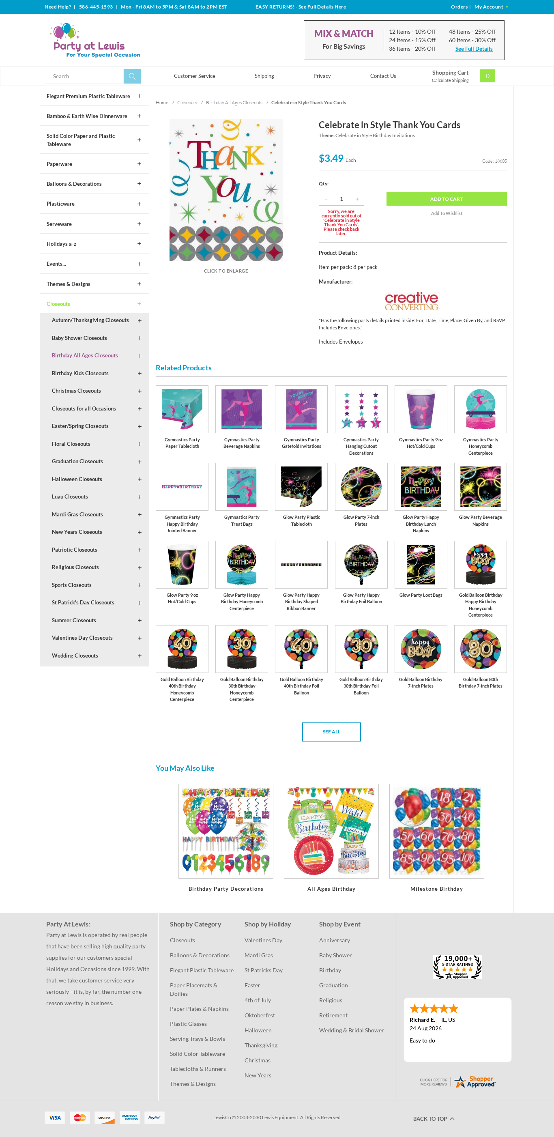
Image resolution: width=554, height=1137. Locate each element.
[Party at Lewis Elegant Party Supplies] (114, 40)
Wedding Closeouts (75, 655)
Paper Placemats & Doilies (194, 989)
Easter (252, 985)
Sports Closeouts (72, 585)
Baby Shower (335, 955)
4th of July (258, 1000)
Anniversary (334, 940)
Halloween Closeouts (77, 479)
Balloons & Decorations (74, 184)
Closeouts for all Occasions (84, 408)
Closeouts (58, 304)
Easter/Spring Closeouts (80, 426)
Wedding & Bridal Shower (351, 1030)
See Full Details (474, 48)
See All (331, 732)
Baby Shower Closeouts (79, 338)
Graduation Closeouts (77, 461)
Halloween (258, 1030)
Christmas (258, 1060)
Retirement (333, 1015)
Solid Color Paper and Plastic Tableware (81, 140)
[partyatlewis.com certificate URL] (457, 1080)
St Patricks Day (264, 970)
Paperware (59, 164)
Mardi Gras (259, 955)
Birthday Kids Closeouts (80, 373)
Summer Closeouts (74, 620)
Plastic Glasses (188, 1023)
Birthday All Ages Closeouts (85, 355)
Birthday (330, 970)
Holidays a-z (61, 244)
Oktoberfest (260, 1015)
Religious (330, 1000)
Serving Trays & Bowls (197, 1038)
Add (446, 199)
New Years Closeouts (77, 532)
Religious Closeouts (75, 567)
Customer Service (194, 76)
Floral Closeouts (71, 444)
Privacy (322, 76)
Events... (56, 263)
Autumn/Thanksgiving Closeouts (90, 320)
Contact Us (383, 76)
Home (162, 102)
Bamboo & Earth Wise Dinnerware (87, 116)
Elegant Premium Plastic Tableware (88, 96)
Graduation (333, 985)
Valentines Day (263, 940)
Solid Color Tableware (197, 1053)
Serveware (59, 224)
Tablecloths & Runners (198, 1068)
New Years (258, 1075)
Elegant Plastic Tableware (202, 970)
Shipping (264, 76)
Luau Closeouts (70, 496)
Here (340, 7)
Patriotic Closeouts (74, 549)
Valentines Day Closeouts (82, 637)
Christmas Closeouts (76, 390)
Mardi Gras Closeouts (77, 514)
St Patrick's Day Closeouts (83, 602)
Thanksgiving (261, 1045)
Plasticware (61, 203)
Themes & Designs (68, 284)
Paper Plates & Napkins (199, 1008)
